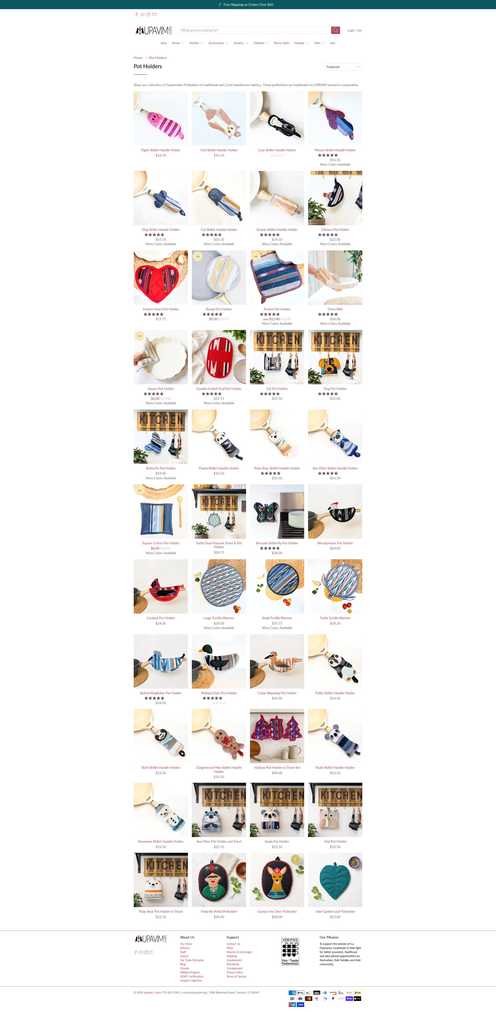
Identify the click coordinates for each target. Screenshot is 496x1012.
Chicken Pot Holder (335, 230)
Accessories (216, 43)
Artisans (185, 948)
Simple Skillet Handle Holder (277, 230)
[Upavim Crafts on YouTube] (142, 14)
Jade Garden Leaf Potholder (335, 911)
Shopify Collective (191, 980)
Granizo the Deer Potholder (277, 911)
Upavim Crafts (152, 992)
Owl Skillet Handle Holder (219, 150)
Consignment (234, 968)
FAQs (230, 948)
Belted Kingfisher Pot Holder (161, 693)
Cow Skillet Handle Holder (277, 150)
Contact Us (233, 943)
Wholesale (233, 964)
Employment (234, 960)
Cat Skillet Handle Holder (219, 230)
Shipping (232, 956)
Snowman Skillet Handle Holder (160, 841)
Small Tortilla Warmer (277, 618)
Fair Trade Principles (192, 960)
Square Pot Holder (161, 389)
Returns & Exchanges (239, 952)
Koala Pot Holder (277, 841)
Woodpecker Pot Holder (335, 543)
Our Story (186, 943)
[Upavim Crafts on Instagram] (148, 14)
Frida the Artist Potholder (219, 911)
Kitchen (194, 43)
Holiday (299, 43)
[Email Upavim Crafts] (154, 14)
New (164, 43)
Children (258, 43)
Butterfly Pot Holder (161, 468)
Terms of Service (236, 976)
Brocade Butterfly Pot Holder (277, 543)
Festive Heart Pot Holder (161, 309)
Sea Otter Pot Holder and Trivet (219, 841)
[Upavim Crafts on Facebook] (137, 14)
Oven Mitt (335, 309)
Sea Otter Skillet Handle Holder (335, 468)
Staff (183, 952)
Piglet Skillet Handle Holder (161, 150)
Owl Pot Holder (335, 841)
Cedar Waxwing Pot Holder (277, 693)
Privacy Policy (235, 972)
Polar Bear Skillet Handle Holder (277, 468)
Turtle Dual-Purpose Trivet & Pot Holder (219, 545)
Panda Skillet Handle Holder (219, 468)
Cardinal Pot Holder (161, 618)
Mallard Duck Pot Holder (219, 693)
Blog (182, 964)
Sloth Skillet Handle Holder (160, 767)
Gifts (317, 43)
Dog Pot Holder (335, 389)
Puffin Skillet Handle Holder (335, 693)
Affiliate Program (190, 972)
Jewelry (239, 43)
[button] (328, 155)
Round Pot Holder (219, 309)
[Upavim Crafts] (153, 30)
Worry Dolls (281, 43)
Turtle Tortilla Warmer (335, 618)
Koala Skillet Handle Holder (335, 767)
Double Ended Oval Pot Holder (218, 389)
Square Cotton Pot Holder (161, 543)
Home (176, 43)
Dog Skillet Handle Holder (161, 230)
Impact (184, 956)
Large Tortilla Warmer (219, 618)
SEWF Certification (191, 976)
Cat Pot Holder (277, 389)
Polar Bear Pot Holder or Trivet (161, 911)
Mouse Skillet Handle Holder (335, 150)
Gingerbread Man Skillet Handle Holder (219, 769)
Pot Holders (157, 57)
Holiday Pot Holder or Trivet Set (277, 767)
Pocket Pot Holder (277, 309)
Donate (184, 968)
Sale (332, 43)
